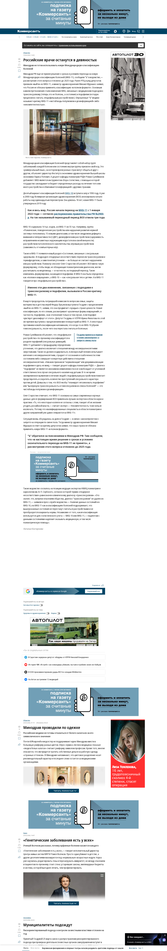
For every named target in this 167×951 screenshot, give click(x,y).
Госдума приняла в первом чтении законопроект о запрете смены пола (89, 337)
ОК (141, 45)
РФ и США (99, 37)
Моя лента (35, 948)
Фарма (53, 613)
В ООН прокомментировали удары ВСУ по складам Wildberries (55, 672)
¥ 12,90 (42, 37)
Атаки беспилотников (113, 37)
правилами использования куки (72, 45)
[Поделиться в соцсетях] (19, 76)
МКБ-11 (83, 210)
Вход (134, 31)
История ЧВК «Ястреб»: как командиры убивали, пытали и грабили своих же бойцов (64, 664)
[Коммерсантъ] (29, 31)
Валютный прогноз (86, 37)
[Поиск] (138, 31)
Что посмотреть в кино (69, 37)
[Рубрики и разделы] (143, 31)
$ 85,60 (29, 37)
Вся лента (133, 948)
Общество (26, 53)
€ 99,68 (36, 37)
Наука (25, 833)
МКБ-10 (69, 193)
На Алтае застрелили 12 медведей (43, 679)
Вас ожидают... (137, 937)
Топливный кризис (130, 37)
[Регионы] (124, 31)
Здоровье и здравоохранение (34, 613)
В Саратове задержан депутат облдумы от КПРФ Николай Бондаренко (58, 657)
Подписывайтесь (93, 591)
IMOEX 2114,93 (52, 37)
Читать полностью (64, 790)
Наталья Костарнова (31, 605)
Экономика (27, 919)
